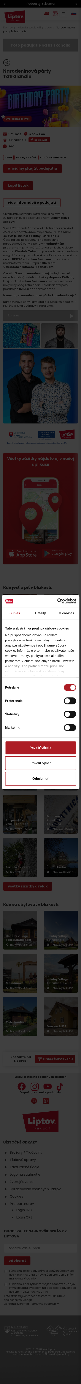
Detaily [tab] (40, 613)
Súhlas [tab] (15, 613)
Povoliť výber (40, 763)
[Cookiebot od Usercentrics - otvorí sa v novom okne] (57, 601)
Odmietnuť (40, 778)
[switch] (70, 700)
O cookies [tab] (66, 613)
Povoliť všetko (40, 748)
